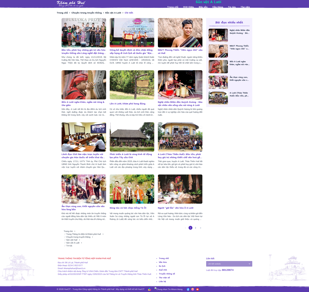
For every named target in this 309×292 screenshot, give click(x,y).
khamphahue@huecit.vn (74, 268)
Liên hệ (162, 281)
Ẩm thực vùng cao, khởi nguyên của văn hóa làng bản (83, 208)
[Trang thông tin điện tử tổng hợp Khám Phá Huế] (111, 4)
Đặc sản (203, 6)
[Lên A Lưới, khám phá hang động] (132, 85)
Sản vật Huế (71, 240)
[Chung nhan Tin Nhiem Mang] (169, 289)
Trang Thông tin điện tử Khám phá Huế (83, 234)
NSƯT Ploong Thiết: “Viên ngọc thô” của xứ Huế (180, 51)
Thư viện (245, 6)
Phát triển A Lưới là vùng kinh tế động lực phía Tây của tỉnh (131, 156)
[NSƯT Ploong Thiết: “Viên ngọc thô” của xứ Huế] (180, 32)
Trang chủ (172, 6)
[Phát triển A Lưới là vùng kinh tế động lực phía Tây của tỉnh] (132, 137)
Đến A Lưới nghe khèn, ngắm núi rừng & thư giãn (83, 104)
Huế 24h (163, 270)
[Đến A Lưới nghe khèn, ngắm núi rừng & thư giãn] (84, 85)
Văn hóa (163, 262)
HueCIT (141, 289)
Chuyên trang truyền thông (78, 237)
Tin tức (232, 6)
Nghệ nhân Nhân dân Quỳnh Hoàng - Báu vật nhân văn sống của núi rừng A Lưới (180, 104)
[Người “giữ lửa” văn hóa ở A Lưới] (180, 189)
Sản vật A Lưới (72, 243)
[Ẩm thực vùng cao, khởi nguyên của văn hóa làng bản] (84, 189)
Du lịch (162, 266)
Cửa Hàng (217, 6)
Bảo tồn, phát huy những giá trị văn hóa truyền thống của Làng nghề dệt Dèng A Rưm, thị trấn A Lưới (84, 51)
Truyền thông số (167, 273)
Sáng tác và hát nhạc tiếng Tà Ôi (128, 207)
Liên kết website (214, 264)
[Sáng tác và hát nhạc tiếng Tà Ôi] (132, 189)
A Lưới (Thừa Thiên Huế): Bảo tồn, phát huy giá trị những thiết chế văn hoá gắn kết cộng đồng (179, 156)
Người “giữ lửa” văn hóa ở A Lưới (175, 207)
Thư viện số (164, 277)
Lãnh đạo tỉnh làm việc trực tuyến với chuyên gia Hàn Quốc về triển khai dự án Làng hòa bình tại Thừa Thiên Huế (82, 156)
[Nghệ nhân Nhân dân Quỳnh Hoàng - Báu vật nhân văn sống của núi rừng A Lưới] (180, 85)
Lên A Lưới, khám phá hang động (127, 103)
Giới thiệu (188, 6)
